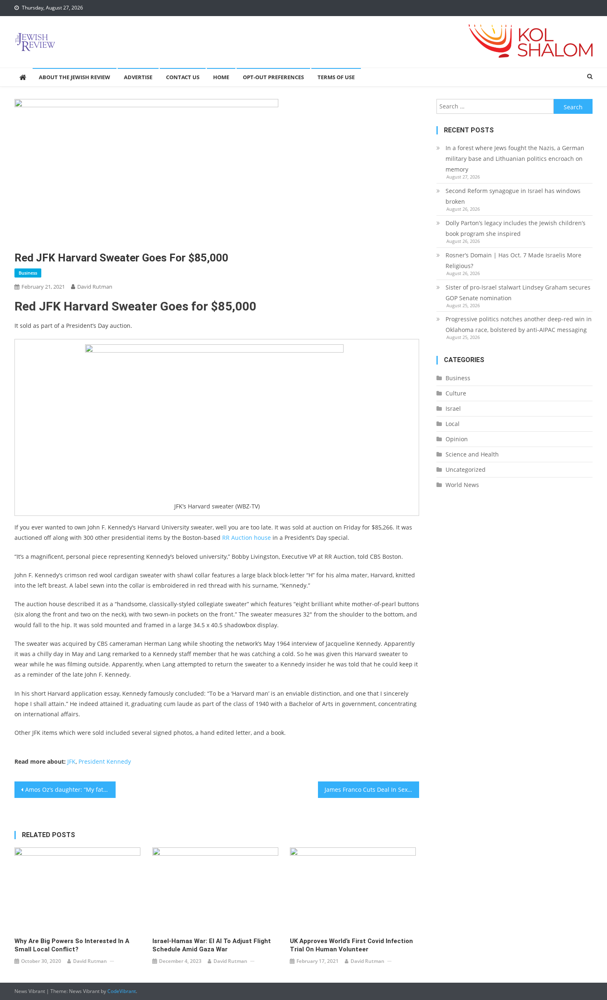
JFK (71, 761)
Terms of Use (336, 77)
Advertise (138, 77)
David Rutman (94, 286)
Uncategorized (466, 469)
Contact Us (182, 77)
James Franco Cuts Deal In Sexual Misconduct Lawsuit (372, 789)
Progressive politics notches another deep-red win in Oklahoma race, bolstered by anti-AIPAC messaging (519, 324)
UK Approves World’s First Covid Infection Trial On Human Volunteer (351, 945)
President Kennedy (104, 761)
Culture (456, 393)
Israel (453, 408)
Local (453, 424)
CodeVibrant (121, 991)
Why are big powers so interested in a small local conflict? (71, 945)
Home (221, 77)
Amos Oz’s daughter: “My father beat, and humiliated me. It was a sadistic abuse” (70, 789)
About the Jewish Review (74, 77)
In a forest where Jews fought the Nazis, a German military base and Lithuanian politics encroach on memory (515, 158)
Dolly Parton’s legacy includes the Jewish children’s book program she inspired (516, 228)
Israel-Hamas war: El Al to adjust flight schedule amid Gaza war (211, 945)
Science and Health (472, 454)
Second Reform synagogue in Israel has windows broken (513, 196)
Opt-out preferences (273, 77)
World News (462, 485)
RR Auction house (246, 537)
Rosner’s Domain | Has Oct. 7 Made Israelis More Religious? (513, 260)
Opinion (457, 439)
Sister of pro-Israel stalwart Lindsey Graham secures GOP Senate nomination (518, 292)
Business (28, 273)
